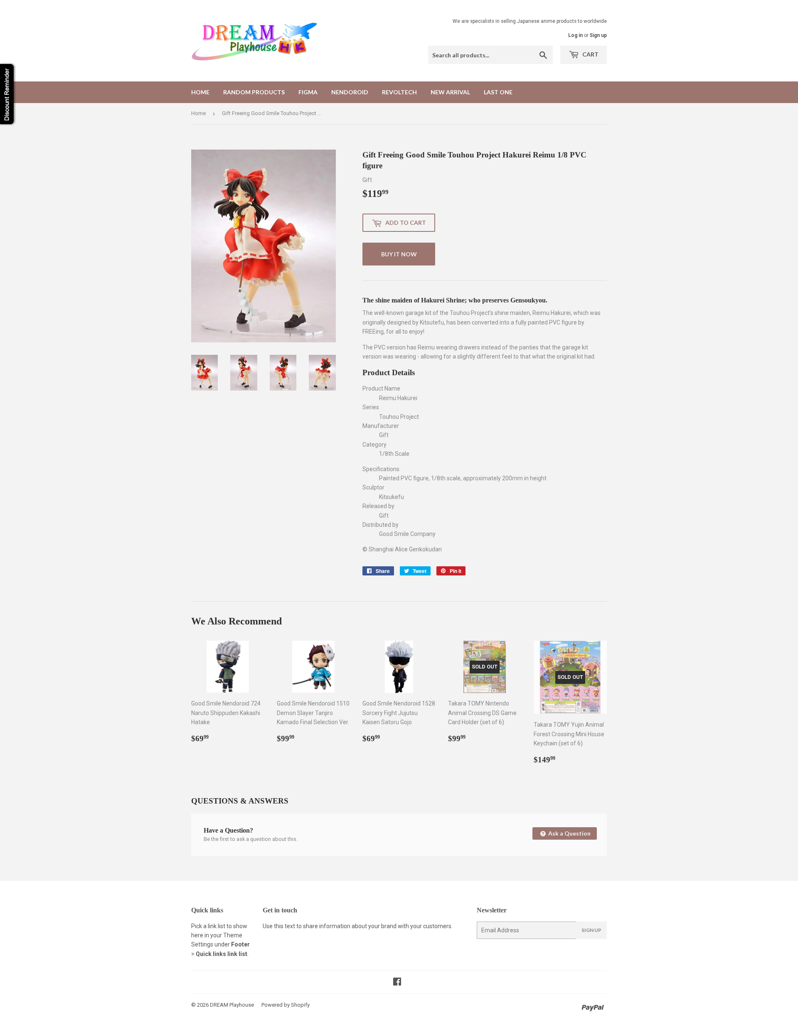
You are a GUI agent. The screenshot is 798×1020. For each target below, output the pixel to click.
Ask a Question (569, 833)
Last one (498, 92)
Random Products (254, 92)
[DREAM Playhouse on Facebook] (397, 982)
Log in (575, 35)
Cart (589, 54)
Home (200, 92)
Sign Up (591, 930)
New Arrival (450, 92)
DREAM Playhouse (232, 1005)
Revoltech (399, 92)
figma (308, 92)
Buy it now (399, 254)
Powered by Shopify (285, 1005)
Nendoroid (349, 92)
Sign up (598, 35)
